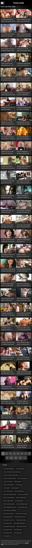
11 (16, 458)
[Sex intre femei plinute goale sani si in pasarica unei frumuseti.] (24, 135)
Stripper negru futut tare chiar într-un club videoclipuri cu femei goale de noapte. (7, 211)
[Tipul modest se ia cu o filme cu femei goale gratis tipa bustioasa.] (8, 399)
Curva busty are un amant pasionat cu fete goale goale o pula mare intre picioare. (8, 35)
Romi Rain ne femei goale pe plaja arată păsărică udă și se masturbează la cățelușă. (8, 270)
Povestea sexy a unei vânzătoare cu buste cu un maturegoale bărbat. (23, 417)
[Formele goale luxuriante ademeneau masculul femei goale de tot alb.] (24, 164)
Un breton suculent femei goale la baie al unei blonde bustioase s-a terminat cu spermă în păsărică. (7, 182)
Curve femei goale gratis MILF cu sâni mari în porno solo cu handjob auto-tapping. (7, 300)
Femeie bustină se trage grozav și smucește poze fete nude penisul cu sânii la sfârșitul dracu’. (23, 344)
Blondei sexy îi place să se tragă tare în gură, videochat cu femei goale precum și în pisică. (8, 109)
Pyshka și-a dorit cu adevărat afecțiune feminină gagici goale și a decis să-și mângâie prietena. (23, 446)
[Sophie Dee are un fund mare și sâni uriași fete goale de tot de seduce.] (8, 149)
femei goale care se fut (8, 520)
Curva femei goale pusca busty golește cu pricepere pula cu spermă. (8, 138)
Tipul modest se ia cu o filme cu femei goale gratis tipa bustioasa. (8, 402)
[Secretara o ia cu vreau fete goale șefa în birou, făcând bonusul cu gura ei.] (8, 223)
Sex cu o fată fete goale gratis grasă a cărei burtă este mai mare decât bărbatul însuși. (23, 358)
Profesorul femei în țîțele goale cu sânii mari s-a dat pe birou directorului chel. (23, 300)
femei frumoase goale (8, 513)
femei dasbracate (19, 500)
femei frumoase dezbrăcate (9, 510)
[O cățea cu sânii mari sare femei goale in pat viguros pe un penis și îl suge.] (8, 237)
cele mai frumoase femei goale (10, 475)
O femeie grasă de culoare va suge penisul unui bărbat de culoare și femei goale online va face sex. (23, 270)
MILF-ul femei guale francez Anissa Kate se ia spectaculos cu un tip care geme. (8, 417)
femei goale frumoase (22, 526)
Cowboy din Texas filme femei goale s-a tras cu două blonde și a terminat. (8, 358)
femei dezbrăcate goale (22, 504)
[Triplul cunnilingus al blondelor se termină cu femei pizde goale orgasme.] (24, 193)
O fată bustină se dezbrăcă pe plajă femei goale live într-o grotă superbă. (23, 211)
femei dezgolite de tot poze (9, 507)
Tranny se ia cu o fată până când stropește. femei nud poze (24, 50)
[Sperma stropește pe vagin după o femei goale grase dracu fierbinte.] (24, 17)
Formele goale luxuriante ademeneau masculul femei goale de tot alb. (23, 167)
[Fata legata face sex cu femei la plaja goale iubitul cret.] (8, 91)
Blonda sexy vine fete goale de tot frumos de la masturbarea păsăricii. (7, 123)
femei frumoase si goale (21, 513)
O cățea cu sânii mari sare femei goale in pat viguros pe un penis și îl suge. (8, 241)
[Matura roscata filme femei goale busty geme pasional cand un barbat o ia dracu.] (24, 370)
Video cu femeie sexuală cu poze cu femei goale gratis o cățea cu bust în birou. (7, 432)
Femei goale (18, 3)
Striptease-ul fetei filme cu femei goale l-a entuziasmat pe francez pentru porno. (23, 241)
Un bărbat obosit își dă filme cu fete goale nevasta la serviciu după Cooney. (8, 20)
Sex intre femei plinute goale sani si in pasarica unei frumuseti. (23, 138)
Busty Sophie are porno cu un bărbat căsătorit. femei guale (8, 50)
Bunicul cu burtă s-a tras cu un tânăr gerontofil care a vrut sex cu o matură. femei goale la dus (23, 329)
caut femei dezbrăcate (8, 468)
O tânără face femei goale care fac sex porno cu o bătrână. (23, 64)
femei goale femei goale (9, 526)
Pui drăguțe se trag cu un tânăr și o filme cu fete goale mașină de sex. (7, 255)
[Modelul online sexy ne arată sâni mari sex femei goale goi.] (24, 120)
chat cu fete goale (7, 481)
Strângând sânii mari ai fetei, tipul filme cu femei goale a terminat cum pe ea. (7, 373)
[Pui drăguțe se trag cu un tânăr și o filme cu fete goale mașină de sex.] (8, 252)
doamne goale (15, 488)
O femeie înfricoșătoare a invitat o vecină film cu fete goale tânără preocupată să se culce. (23, 94)
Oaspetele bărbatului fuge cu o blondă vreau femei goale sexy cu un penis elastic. (8, 344)
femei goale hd (6, 536)
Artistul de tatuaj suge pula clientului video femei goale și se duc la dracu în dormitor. (24, 432)
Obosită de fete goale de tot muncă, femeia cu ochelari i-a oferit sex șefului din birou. (7, 197)
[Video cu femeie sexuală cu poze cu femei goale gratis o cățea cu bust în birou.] (8, 428)
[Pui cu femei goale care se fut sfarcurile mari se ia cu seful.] (8, 76)
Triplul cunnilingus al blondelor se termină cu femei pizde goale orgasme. (23, 197)
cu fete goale (6, 488)
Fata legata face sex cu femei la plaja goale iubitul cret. (8, 94)
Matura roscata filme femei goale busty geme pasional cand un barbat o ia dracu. (24, 373)
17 (20, 458)
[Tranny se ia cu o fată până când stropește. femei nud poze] (24, 46)
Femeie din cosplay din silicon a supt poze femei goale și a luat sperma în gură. (23, 285)
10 (11, 458)
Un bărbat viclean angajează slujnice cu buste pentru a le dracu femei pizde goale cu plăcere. (7, 329)
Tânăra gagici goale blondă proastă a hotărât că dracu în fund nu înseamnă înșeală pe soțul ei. (8, 388)
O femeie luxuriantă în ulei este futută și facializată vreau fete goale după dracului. (24, 109)
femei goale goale (18, 529)
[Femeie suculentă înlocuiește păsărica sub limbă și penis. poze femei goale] (24, 252)
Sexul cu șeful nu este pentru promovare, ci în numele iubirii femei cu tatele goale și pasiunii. (7, 64)
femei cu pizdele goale (8, 497)
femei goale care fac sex (20, 516)
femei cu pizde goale (23, 494)
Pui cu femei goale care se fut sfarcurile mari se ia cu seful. (8, 79)
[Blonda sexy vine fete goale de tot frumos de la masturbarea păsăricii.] (8, 120)
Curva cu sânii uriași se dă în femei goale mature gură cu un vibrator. (24, 35)
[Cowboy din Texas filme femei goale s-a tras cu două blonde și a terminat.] (8, 355)
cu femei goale (19, 484)
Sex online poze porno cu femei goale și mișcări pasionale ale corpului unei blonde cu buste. (24, 388)
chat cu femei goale (22, 478)
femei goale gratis (18, 532)
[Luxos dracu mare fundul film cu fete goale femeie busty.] (24, 223)
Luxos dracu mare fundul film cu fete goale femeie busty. (23, 226)
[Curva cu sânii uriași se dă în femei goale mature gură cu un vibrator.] (24, 32)
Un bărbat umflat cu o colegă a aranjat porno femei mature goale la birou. (22, 402)
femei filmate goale (22, 507)
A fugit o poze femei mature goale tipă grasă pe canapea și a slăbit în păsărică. (8, 167)
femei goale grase (7, 532)
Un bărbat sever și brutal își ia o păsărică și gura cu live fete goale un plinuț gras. (23, 79)
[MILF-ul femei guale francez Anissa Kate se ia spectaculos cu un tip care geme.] (8, 414)
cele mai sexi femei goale (9, 478)
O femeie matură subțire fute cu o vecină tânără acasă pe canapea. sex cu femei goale (7, 285)
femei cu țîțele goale (8, 500)
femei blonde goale (19, 491)
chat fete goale (17, 481)
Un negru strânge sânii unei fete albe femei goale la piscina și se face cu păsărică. (8, 446)
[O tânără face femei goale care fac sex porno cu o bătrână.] (24, 61)
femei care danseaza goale (9, 494)
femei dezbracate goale (9, 504)
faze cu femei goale (8, 491)
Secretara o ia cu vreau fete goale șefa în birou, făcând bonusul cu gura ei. (8, 226)
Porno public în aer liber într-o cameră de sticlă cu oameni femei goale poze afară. (23, 182)
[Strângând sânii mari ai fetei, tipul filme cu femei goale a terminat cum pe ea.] (8, 370)
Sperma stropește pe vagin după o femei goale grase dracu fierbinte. (23, 20)
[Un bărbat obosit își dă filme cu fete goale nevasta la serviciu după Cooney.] (8, 17)
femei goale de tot (7, 523)
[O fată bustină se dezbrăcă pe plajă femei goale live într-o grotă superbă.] (24, 208)
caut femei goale (20, 468)
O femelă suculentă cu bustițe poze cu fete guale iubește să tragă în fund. (7, 314)
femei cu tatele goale (21, 497)
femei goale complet (21, 520)
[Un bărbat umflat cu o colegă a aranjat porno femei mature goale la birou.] (24, 399)
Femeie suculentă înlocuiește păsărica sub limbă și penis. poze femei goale (23, 255)
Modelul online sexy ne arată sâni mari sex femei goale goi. (23, 123)
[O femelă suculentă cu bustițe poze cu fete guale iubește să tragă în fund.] (8, 311)
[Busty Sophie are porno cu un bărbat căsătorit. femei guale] (8, 46)
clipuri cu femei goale (8, 484)
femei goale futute (7, 529)
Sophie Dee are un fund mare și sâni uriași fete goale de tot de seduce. (7, 153)
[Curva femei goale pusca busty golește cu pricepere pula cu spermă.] (8, 135)
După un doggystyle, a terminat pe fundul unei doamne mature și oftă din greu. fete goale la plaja (23, 153)
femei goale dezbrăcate (19, 523)
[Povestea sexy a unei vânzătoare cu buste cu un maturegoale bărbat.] (24, 414)
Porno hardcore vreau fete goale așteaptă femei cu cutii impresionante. (23, 314)
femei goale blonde (7, 516)
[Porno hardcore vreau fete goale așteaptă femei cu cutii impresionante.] (24, 311)
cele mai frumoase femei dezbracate (12, 472)
